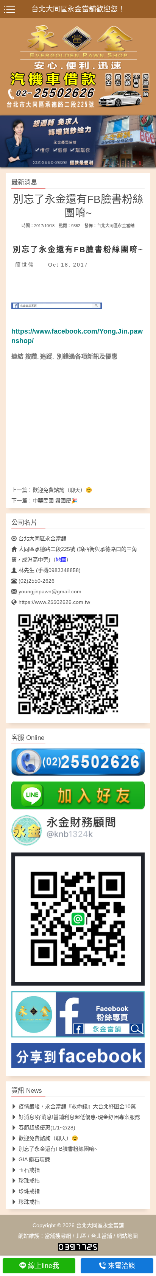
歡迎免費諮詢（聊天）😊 (62, 490)
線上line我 (43, 1266)
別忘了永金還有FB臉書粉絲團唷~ (58, 1148)
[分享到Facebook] (78, 1058)
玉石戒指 (29, 1170)
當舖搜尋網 (58, 1235)
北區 (81, 1235)
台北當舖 (101, 1235)
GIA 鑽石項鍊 (34, 1159)
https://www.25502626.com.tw (54, 602)
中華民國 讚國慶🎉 (55, 500)
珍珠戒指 (29, 1180)
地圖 (61, 559)
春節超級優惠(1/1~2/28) (47, 1127)
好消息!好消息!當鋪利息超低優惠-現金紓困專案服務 (79, 1117)
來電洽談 (121, 1266)
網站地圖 (127, 1235)
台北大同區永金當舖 (115, 225)
